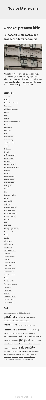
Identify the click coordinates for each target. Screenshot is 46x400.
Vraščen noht (8, 281)
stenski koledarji (23, 351)
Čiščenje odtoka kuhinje (12, 121)
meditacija (6, 333)
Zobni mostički (9, 302)
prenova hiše (36, 343)
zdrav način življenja (29, 357)
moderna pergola (15, 333)
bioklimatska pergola (24, 313)
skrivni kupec (14, 351)
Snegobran (8, 247)
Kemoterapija (8, 158)
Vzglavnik (7, 287)
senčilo (30, 347)
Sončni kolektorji (9, 250)
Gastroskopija (9, 140)
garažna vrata (13, 316)
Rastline (6, 238)
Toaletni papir (9, 272)
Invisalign (7, 152)
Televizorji (7, 265)
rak (21, 347)
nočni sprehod (37, 336)
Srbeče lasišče (9, 253)
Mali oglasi (7, 186)
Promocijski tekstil (10, 232)
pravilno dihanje (18, 343)
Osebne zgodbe (9, 216)
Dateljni (6, 124)
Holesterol (7, 149)
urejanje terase (31, 354)
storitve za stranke (34, 351)
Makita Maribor (9, 182)
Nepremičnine (8, 201)
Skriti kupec (8, 241)
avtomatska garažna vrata (11, 313)
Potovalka (7, 225)
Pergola (6, 219)
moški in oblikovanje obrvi (28, 333)
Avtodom (7, 97)
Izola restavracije (9, 155)
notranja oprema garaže (10, 336)
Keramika (7, 161)
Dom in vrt (7, 130)
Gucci (6, 146)
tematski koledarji (21, 354)
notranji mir (21, 336)
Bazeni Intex (8, 106)
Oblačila (7, 204)
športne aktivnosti (19, 359)
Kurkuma (7, 173)
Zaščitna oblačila (9, 296)
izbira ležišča (7, 320)
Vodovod (7, 278)
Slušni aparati (8, 244)
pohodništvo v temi (36, 340)
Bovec (6, 115)
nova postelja (28, 336)
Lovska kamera (9, 179)
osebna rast (15, 340)
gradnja (26, 317)
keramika (10, 324)
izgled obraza (15, 320)
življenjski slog (29, 359)
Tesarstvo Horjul (9, 268)
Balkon (6, 100)
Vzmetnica (7, 290)
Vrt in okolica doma (10, 284)
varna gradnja (7, 357)
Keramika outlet (9, 164)
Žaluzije (6, 293)
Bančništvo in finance (11, 103)
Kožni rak (7, 170)
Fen (5, 133)
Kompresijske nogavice (11, 167)
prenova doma (28, 343)
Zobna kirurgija (9, 299)
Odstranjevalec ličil (10, 210)
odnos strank (7, 340)
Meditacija (7, 189)
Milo (5, 192)
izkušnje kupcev (24, 320)
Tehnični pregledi (10, 262)
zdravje (21, 357)
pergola (24, 340)
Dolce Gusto (8, 127)
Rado (6, 235)
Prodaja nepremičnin (11, 229)
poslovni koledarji (8, 343)
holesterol (32, 317)
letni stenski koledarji (33, 330)
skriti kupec (7, 351)
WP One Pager (26, 397)
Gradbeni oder (9, 143)
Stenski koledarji (9, 256)
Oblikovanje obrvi (10, 207)
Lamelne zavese (9, 176)
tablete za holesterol (9, 354)
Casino (6, 118)
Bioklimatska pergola (11, 109)
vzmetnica (15, 357)
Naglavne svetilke (10, 195)
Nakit (6, 198)
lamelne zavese (15, 329)
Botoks (6, 112)
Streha (6, 259)
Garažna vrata (8, 136)
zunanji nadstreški (9, 359)
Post (5, 222)
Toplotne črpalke (10, 275)
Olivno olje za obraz (10, 213)
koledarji (20, 325)
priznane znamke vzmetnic (11, 348)
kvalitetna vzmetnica (29, 325)
